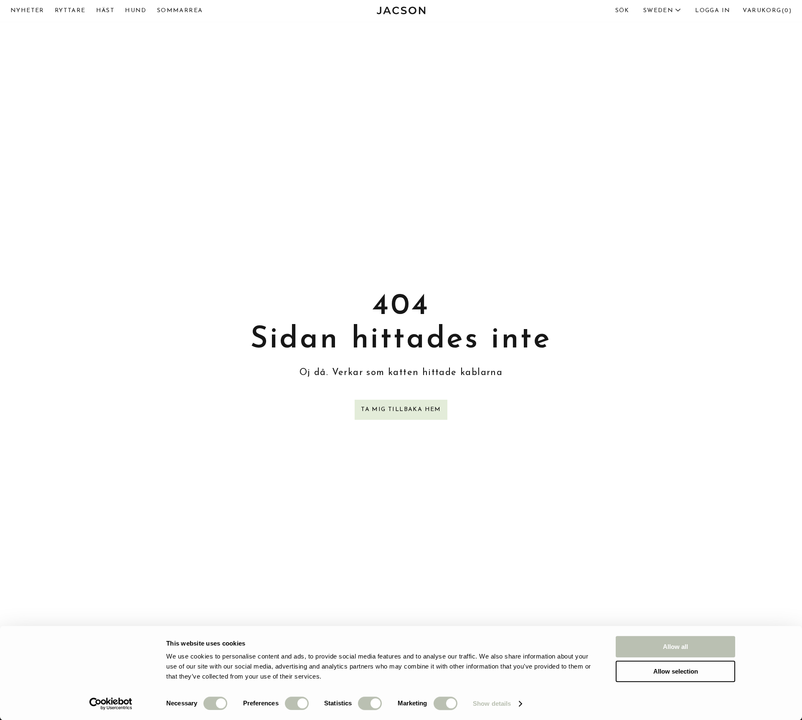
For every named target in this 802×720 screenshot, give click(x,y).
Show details (492, 703)
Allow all (675, 646)
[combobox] (644, 11)
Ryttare (70, 11)
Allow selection (675, 671)
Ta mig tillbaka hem (401, 409)
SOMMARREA (180, 11)
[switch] (297, 703)
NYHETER (27, 11)
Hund (136, 11)
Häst (105, 11)
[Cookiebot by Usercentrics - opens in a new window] (110, 703)
